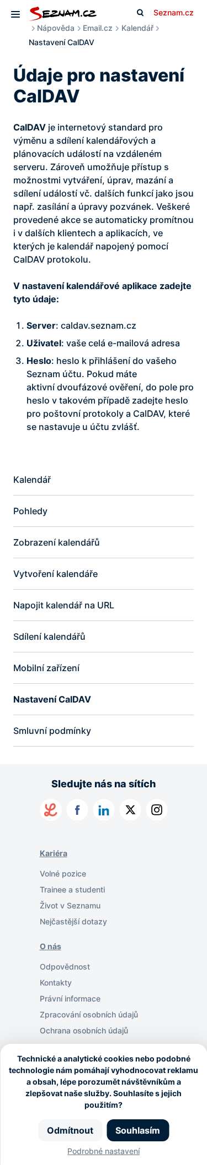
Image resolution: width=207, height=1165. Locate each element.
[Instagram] (157, 810)
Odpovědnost (65, 966)
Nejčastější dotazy (73, 921)
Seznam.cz (173, 12)
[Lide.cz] (51, 810)
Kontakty (56, 982)
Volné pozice (63, 873)
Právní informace (70, 998)
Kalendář (137, 27)
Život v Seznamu (70, 905)
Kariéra (53, 853)
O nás (50, 946)
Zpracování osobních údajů (89, 1014)
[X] (130, 810)
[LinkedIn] (104, 810)
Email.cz (98, 27)
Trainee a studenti (72, 889)
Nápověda (56, 27)
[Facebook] (77, 810)
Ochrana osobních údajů (84, 1030)
